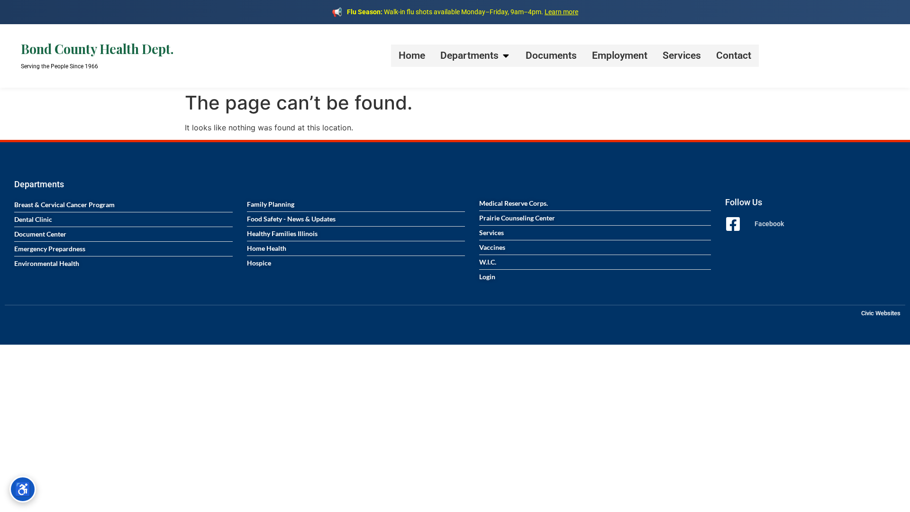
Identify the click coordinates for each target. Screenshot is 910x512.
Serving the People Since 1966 (59, 66)
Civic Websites (881, 313)
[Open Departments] (506, 55)
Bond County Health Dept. (97, 48)
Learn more (561, 12)
